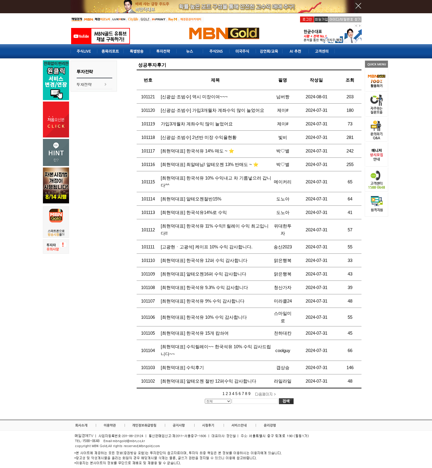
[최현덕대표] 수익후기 (182, 367)
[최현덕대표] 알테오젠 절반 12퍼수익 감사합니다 (208, 381)
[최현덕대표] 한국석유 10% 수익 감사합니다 (204, 317)
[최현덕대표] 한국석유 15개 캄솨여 (195, 333)
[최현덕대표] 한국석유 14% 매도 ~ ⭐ (197, 150)
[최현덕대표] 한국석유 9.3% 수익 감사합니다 (204, 287)
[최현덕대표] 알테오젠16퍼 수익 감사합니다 (203, 273)
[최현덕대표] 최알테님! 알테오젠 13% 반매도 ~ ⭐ (210, 164)
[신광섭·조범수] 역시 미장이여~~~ (194, 96)
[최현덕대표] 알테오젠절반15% (191, 198)
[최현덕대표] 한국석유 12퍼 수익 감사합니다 (204, 260)
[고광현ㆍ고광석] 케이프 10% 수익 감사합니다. (206, 246)
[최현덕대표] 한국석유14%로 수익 (194, 212)
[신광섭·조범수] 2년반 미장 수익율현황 (199, 137)
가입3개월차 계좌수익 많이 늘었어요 (197, 123)
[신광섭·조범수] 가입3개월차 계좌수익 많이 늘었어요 (212, 110)
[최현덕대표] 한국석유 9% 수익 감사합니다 (203, 300)
